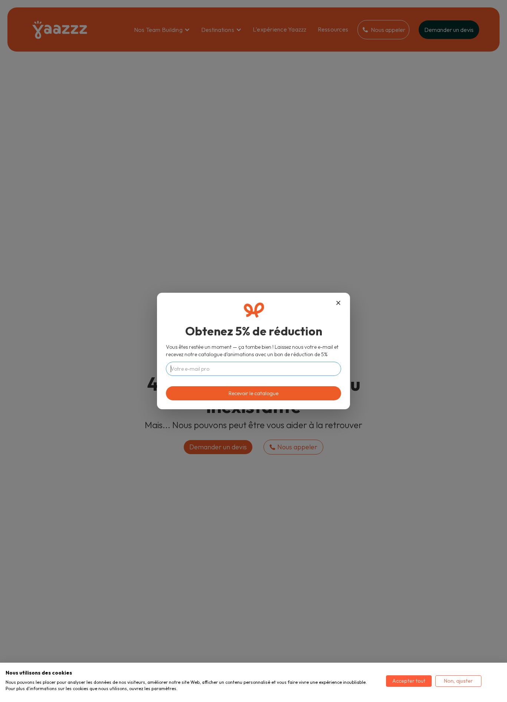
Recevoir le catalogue (253, 393)
